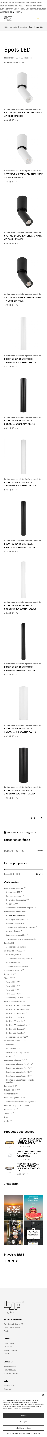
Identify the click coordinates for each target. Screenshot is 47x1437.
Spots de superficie (33, 109)
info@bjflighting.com (11, 1373)
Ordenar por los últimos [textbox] (12, 62)
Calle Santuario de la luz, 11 (13, 1324)
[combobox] (23, 62)
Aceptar (23, 1416)
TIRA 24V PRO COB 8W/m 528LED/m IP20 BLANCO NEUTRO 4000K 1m (29, 1140)
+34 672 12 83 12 (10, 1370)
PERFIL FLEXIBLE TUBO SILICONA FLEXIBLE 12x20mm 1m (29, 1153)
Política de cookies (12, 1433)
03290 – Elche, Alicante (12, 1328)
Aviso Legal (36, 1433)
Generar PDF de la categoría (20, 832)
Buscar (40, 851)
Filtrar (37, 874)
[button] (43, 1395)
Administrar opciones (23, 1428)
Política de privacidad (25, 1433)
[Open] (13, 1207)
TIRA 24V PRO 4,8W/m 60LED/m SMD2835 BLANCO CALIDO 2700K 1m (28, 1167)
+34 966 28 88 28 (10, 1366)
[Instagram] (21, 1218)
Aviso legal (8, 1389)
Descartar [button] (17, 12)
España (6, 1331)
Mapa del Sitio (9, 1386)
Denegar (23, 1422)
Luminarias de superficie (14, 109)
